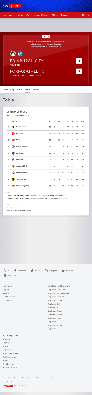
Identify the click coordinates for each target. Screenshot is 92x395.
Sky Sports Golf (54, 304)
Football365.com (10, 300)
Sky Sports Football (56, 297)
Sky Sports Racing (55, 325)
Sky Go (5, 346)
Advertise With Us (10, 367)
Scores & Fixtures (41, 15)
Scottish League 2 (17, 112)
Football (8, 15)
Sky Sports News (54, 318)
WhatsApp (12, 275)
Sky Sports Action (55, 314)
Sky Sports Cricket (55, 300)
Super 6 (6, 293)
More (84, 15)
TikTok (37, 270)
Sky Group (7, 350)
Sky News (6, 343)
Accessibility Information (71, 378)
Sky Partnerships (9, 357)
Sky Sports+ (52, 322)
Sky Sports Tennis (55, 311)
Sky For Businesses (10, 353)
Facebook (22, 270)
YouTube (69, 270)
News (20, 15)
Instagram (53, 270)
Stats (19, 89)
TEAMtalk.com (9, 297)
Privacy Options (51, 378)
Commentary (8, 89)
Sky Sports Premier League (58, 293)
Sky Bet (6, 290)
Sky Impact (7, 360)
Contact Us (7, 381)
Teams (36, 89)
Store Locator (8, 364)
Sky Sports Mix (54, 329)
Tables (55, 15)
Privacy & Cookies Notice (31, 378)
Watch (29, 15)
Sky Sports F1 (53, 307)
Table (27, 89)
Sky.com (6, 339)
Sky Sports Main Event (57, 290)
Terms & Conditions (10, 378)
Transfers (65, 15)
